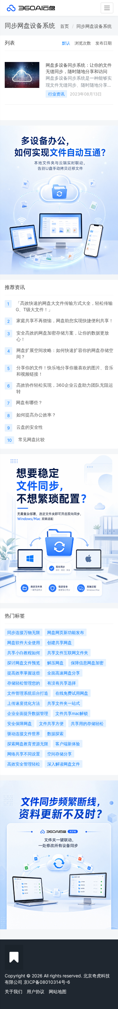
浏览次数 (83, 43)
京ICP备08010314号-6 (47, 982)
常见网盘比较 (31, 439)
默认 (66, 43)
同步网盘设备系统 (94, 26)
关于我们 (13, 991)
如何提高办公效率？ (36, 414)
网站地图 (57, 991)
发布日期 (103, 43)
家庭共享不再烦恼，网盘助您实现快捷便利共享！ (64, 320)
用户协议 (35, 991)
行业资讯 (56, 93)
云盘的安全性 (29, 427)
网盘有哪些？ (29, 402)
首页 (64, 26)
